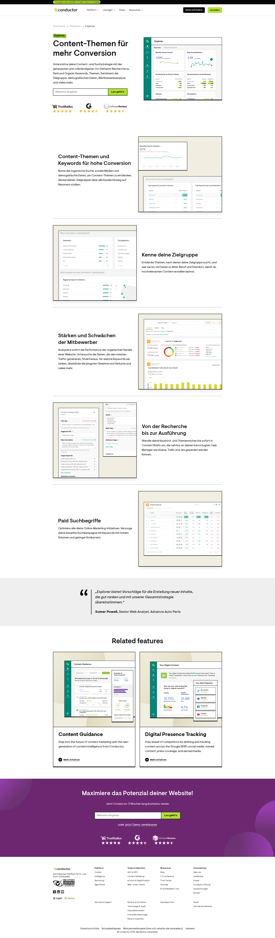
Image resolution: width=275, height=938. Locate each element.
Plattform (75, 26)
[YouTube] (62, 891)
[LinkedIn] (58, 891)
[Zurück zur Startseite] (66, 10)
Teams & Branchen (136, 868)
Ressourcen (165, 868)
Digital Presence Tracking (175, 734)
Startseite (59, 26)
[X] (54, 891)
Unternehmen (200, 868)
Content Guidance (80, 734)
